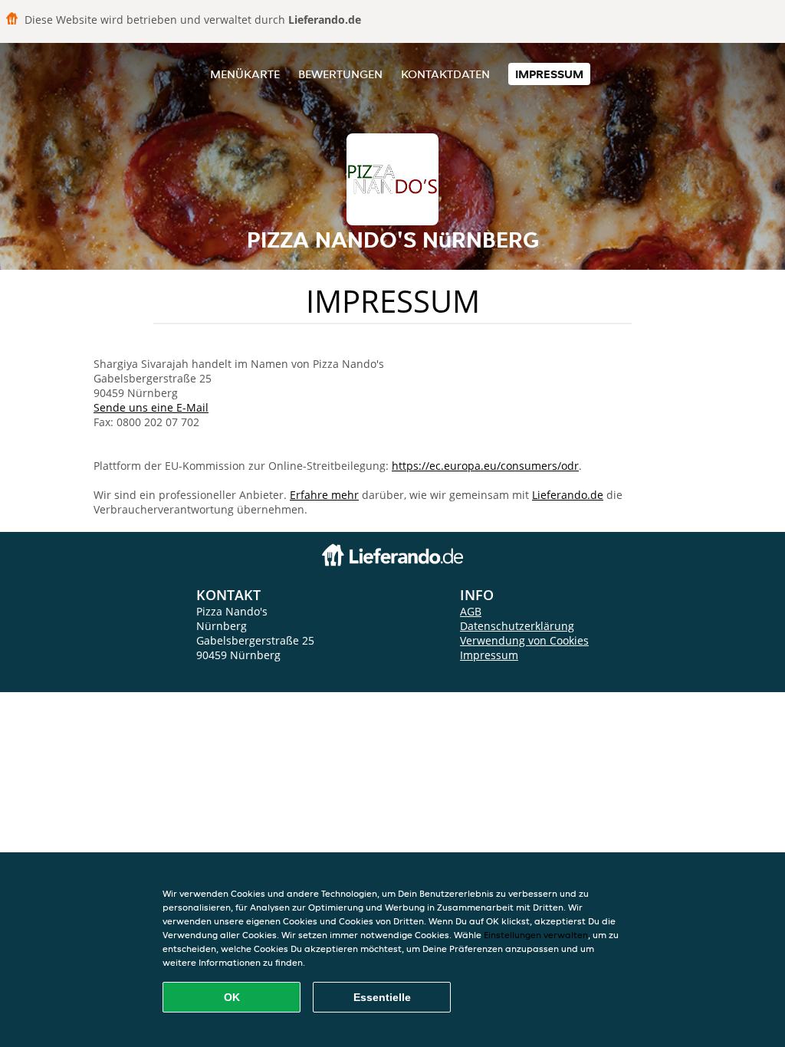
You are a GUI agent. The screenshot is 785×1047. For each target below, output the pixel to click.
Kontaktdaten (445, 74)
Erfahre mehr (324, 494)
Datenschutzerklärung (517, 626)
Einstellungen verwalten (536, 934)
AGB (470, 611)
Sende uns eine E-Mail (151, 407)
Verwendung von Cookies (524, 640)
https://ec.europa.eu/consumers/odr (485, 465)
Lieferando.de (567, 494)
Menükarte (245, 74)
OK (232, 997)
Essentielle (382, 997)
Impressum (549, 74)
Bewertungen (340, 74)
